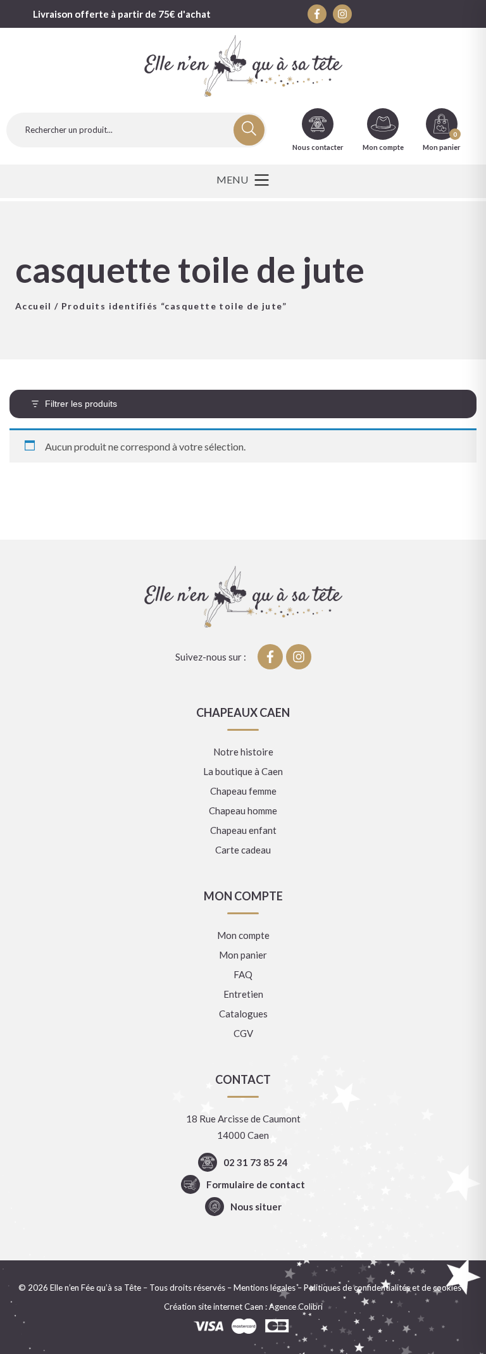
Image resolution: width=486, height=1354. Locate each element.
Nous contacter (318, 147)
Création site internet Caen (213, 1306)
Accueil (33, 306)
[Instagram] (342, 13)
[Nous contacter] (317, 124)
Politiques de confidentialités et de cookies (382, 1288)
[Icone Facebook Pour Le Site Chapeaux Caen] (317, 13)
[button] (242, 181)
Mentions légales (265, 1288)
